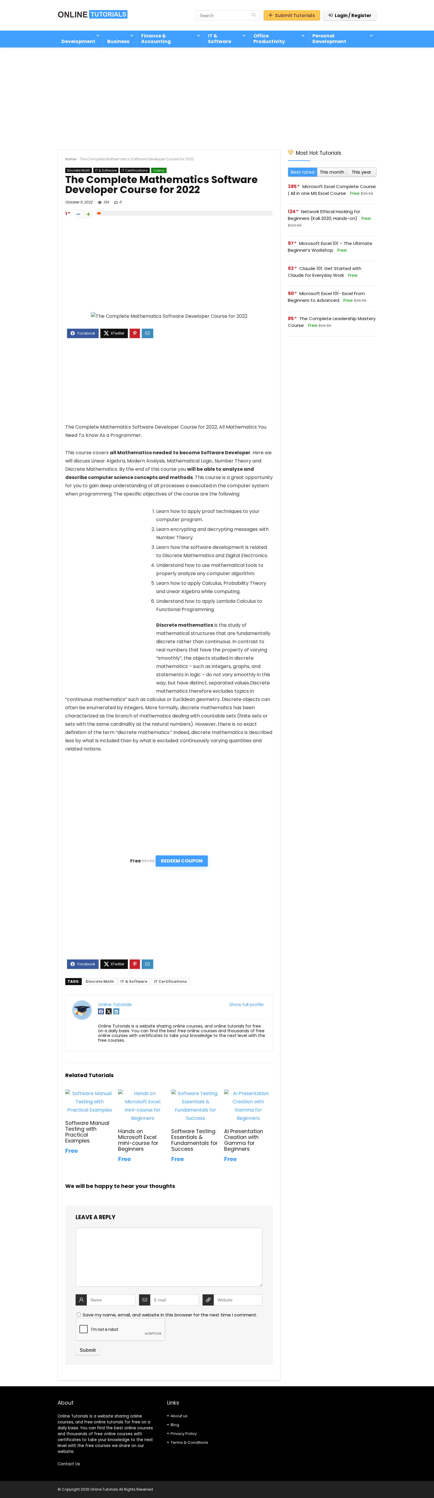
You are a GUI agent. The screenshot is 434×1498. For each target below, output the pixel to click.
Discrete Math (78, 170)
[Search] (253, 15)
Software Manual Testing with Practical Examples (87, 1132)
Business (118, 41)
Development (78, 41)
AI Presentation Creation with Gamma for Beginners (243, 1140)
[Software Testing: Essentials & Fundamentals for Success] (195, 1093)
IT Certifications (135, 170)
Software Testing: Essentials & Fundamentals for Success (194, 1140)
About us (179, 1416)
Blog (175, 1425)
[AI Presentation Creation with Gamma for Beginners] (248, 1093)
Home (70, 159)
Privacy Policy (184, 1433)
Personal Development (329, 38)
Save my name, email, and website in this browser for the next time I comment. (170, 1315)
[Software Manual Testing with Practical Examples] (89, 1093)
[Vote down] (78, 214)
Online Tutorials (115, 1004)
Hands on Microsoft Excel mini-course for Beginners (138, 1140)
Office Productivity (269, 38)
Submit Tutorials (295, 15)
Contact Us (69, 1464)
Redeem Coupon (182, 860)
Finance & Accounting (156, 38)
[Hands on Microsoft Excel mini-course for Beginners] (142, 1093)
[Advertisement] (217, 95)
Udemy (159, 170)
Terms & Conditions (189, 1442)
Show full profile (246, 1004)
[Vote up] (88, 214)
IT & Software (219, 38)
